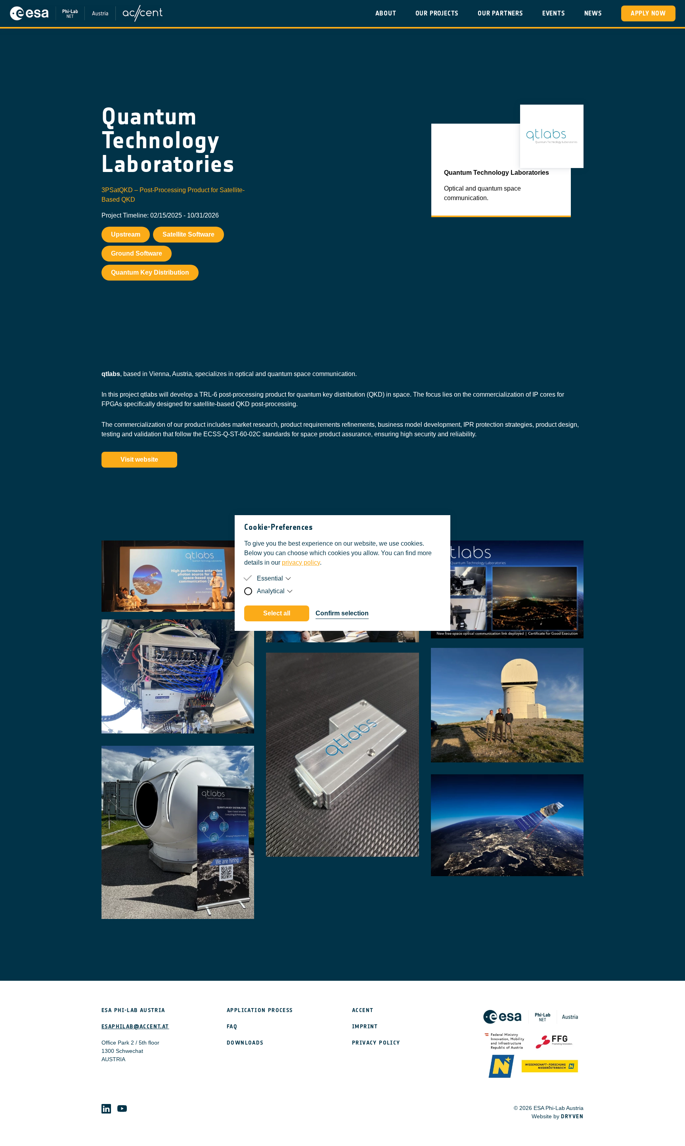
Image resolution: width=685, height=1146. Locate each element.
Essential (270, 578)
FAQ (232, 1026)
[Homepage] (86, 13)
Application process (260, 1010)
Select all (276, 613)
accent (362, 1010)
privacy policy (301, 562)
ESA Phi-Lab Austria (133, 1010)
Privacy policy (376, 1042)
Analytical (271, 591)
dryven (572, 1116)
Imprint (365, 1026)
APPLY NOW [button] (648, 13)
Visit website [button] (139, 459)
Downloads (245, 1042)
